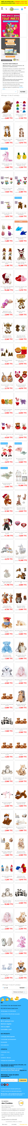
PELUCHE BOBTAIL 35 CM (7, 680)
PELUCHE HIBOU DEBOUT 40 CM (7, 901)
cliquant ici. (23, 1070)
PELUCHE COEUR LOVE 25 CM (21, 287)
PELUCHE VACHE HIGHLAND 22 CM (7, 336)
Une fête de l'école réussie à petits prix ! (11, 1089)
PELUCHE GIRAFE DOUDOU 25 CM (21, 508)
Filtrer (22, 92)
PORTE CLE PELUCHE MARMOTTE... (21, 140)
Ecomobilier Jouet (6, 1029)
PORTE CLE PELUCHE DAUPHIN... (21, 238)
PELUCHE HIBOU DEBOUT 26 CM (21, 606)
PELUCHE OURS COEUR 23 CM (21, 434)
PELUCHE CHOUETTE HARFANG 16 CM (7, 950)
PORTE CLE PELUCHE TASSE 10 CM (7, 189)
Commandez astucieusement (8, 1039)
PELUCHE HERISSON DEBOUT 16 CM (21, 705)
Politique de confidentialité (8, 1060)
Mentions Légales (6, 1024)
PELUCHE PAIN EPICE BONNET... (7, 508)
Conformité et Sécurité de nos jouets (10, 1014)
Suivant (23, 988)
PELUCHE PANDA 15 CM (7, 729)
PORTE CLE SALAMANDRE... (21, 189)
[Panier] (24, 9)
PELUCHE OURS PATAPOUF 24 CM (21, 852)
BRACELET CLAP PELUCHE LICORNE (7, 312)
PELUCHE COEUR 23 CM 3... (7, 434)
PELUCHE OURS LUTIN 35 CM (7, 533)
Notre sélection (5, 1045)
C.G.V (2, 1055)
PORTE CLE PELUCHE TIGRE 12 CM (7, 140)
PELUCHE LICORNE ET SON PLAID (21, 557)
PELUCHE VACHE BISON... (21, 312)
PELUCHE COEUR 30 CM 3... (21, 410)
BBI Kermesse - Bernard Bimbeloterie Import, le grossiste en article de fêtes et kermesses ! (13, 1094)
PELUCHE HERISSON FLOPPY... (7, 877)
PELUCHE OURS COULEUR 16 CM (7, 655)
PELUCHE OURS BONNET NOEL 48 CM (7, 287)
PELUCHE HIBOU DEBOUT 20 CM (7, 778)
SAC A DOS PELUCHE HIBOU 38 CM (21, 655)
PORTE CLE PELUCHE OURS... (7, 262)
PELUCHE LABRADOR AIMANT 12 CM (7, 852)
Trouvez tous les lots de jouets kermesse (11, 1091)
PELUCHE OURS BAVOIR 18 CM (21, 729)
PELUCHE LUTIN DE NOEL (7, 459)
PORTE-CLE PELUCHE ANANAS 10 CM (21, 164)
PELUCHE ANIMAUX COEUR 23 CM (21, 385)
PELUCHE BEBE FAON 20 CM (21, 582)
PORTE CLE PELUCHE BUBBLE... (7, 238)
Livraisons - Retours (6, 1057)
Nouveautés (4, 1042)
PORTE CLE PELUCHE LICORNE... (7, 164)
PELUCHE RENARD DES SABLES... (21, 778)
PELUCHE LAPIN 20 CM (7, 557)
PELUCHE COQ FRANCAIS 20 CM (21, 877)
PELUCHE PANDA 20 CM (21, 901)
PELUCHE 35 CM (21, 483)
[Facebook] (2, 1085)
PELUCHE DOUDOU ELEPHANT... (21, 459)
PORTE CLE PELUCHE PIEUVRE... (21, 115)
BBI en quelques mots (7, 1021)
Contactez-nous (5, 1052)
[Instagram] (5, 1085)
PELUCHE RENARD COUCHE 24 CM (21, 803)
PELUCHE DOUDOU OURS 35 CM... (7, 484)
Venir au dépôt (5, 1027)
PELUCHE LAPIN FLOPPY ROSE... (21, 680)
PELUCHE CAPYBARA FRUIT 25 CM (7, 410)
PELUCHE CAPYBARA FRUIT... (7, 361)
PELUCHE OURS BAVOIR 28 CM (21, 754)
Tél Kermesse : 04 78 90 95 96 (8, 1011)
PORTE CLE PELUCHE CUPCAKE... (7, 213)
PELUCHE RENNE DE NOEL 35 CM (21, 262)
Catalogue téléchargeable (8, 1036)
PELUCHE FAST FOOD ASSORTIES (21, 361)
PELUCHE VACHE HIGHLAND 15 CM (21, 336)
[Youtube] (7, 1085)
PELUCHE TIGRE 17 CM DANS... (7, 385)
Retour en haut (19, 992)
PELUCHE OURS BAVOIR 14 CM (7, 754)
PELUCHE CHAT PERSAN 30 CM (21, 631)
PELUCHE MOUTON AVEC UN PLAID (7, 582)
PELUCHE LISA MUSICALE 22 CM (7, 606)
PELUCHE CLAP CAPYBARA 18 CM (7, 115)
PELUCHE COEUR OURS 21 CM (21, 533)
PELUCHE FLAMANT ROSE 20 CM (7, 803)
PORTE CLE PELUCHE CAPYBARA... (21, 213)
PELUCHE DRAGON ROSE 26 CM (21, 950)
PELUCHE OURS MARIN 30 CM (21, 975)
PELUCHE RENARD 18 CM (7, 827)
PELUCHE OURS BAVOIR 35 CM (7, 705)
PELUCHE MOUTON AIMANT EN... (21, 827)
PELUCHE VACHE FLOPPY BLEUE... (7, 975)
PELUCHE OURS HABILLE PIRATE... (7, 631)
